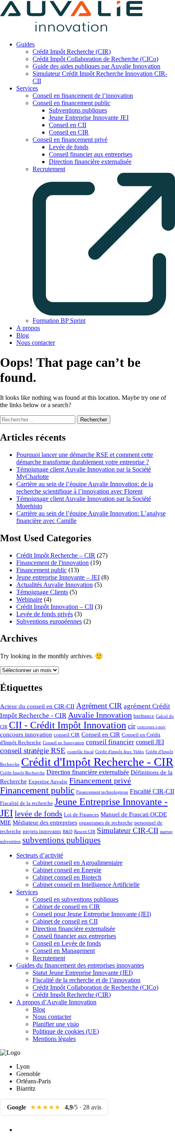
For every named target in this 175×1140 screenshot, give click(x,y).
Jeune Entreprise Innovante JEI (89, 117)
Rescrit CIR (84, 831)
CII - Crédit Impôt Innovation (67, 725)
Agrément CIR (99, 705)
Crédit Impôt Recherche (22, 773)
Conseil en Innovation (63, 743)
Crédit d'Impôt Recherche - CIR (97, 761)
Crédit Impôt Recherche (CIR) (72, 51)
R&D (67, 831)
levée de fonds (38, 813)
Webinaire (29, 599)
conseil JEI (150, 742)
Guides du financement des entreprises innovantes (80, 965)
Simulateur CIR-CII (127, 830)
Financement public (41, 570)
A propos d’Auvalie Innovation (56, 1002)
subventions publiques (61, 840)
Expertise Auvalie (48, 782)
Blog (22, 335)
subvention (10, 841)
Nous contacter (35, 342)
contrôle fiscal (80, 752)
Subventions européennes (49, 621)
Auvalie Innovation (100, 714)
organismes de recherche (106, 823)
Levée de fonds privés (44, 614)
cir (132, 726)
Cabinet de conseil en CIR (66, 906)
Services (27, 88)
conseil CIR (67, 735)
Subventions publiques (78, 110)
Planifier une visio (56, 1024)
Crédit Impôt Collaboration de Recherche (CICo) (95, 58)
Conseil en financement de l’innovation (83, 95)
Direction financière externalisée (90, 161)
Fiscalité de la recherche (26, 803)
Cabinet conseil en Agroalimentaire (77, 862)
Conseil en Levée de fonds (67, 943)
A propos (28, 327)
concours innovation (26, 734)
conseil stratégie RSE (33, 750)
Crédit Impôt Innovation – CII (54, 606)
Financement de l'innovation (52, 562)
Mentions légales (54, 1038)
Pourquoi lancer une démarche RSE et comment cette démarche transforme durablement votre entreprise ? (84, 458)
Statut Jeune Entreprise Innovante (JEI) (83, 972)
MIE (5, 822)
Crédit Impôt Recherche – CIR (55, 555)
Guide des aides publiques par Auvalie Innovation (96, 66)
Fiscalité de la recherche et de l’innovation (86, 980)
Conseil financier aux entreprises (90, 154)
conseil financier (110, 742)
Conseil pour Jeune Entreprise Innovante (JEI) (92, 914)
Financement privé (100, 780)
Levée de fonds (68, 146)
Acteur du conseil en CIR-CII (37, 706)
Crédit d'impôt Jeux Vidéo (119, 752)
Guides (25, 44)
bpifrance (143, 716)
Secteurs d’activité (39, 855)
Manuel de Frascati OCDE (134, 814)
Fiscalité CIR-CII (152, 791)
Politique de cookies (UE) (66, 1031)
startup (166, 831)
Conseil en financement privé (70, 139)
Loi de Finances (81, 815)
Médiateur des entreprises (45, 822)
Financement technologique (102, 792)
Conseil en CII (67, 124)
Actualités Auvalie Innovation (54, 584)
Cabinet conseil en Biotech (67, 877)
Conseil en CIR (69, 132)
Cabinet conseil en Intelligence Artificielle (86, 884)
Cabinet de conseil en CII (65, 921)
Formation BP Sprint (59, 320)
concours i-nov (151, 727)
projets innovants (42, 831)
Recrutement (49, 958)
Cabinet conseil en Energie (67, 870)
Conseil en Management (64, 950)
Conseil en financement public (71, 102)
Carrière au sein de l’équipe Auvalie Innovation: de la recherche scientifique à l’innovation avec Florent (84, 488)
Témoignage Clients (42, 592)
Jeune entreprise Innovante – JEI (58, 577)
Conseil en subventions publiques (75, 899)
